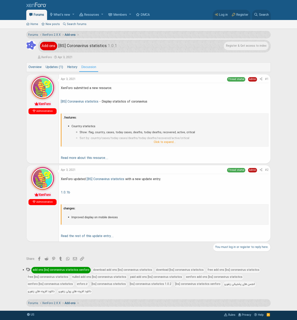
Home (34, 24)
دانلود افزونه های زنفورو (41, 291)
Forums (39, 15)
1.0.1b (65, 192)
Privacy (246, 315)
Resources (91, 15)
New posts (53, 24)
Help (261, 315)
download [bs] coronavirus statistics (180, 270)
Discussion (88, 67)
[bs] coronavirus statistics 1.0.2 (150, 284)
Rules (231, 315)
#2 (267, 170)
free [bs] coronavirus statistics (48, 277)
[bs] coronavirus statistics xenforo (197, 284)
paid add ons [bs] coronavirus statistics (156, 277)
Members (120, 15)
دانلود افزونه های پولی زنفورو (74, 291)
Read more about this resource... (84, 158)
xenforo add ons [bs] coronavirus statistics (214, 277)
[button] (73, 15)
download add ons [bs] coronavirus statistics (122, 270)
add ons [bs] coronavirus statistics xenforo (61, 270)
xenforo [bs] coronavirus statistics (50, 284)
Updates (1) (54, 67)
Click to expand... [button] (165, 142)
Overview (35, 67)
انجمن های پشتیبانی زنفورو (239, 284)
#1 (267, 79)
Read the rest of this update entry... (87, 236)
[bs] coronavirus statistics (109, 284)
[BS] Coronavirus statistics (79, 101)
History (72, 67)
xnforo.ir (82, 284)
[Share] (261, 79)
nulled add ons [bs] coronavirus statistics (99, 277)
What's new (62, 15)
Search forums (76, 24)
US (32, 315)
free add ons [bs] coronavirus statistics (233, 270)
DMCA (145, 15)
